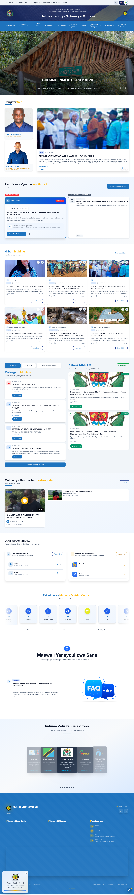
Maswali (10, 2)
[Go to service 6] (69, 787)
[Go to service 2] (62, 787)
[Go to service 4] (66, 787)
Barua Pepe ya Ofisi (61, 2)
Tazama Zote (58, 554)
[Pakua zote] (57, 564)
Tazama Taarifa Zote (119, 186)
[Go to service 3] (64, 787)
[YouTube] (126, 811)
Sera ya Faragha (98, 884)
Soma (78, 235)
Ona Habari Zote (120, 253)
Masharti (110, 884)
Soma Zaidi (44, 166)
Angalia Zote (122, 365)
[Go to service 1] (60, 787)
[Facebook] (121, 811)
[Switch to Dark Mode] (116, 3)
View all (124, 482)
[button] (35, 688)
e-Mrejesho (46, 2)
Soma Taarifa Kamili (15, 234)
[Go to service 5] (67, 787)
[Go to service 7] (71, 787)
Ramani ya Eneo (123, 884)
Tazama (18, 395)
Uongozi (35, 2)
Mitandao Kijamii (22, 2)
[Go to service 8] (73, 787)
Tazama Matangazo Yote (35, 465)
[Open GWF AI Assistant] (129, 890)
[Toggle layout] (26, 873)
